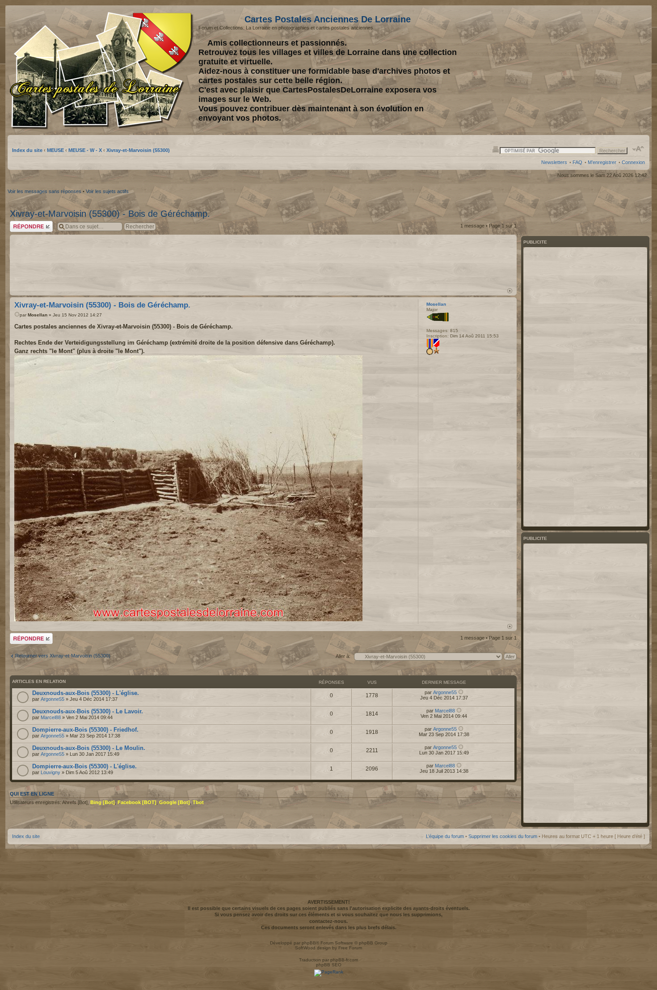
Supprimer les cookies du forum (502, 836)
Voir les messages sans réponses (44, 191)
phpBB (309, 942)
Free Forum (350, 947)
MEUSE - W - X (85, 150)
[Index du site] (103, 71)
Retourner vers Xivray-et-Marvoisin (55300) (62, 655)
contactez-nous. (328, 921)
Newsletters (554, 162)
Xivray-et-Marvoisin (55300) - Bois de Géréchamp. (110, 214)
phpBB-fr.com (344, 959)
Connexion (633, 162)
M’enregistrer (602, 162)
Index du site (27, 150)
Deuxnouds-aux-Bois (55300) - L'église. (85, 693)
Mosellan (37, 314)
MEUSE (55, 150)
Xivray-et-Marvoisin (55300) (138, 150)
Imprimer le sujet (496, 149)
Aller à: (343, 656)
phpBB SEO (328, 964)
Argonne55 (52, 699)
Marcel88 (51, 717)
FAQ (577, 162)
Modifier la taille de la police (638, 149)
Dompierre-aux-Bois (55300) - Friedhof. (85, 729)
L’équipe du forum (445, 836)
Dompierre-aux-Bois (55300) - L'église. (84, 766)
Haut (509, 290)
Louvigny (50, 772)
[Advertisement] (574, 70)
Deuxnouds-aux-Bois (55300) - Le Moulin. (88, 748)
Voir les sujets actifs (107, 191)
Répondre (20, 223)
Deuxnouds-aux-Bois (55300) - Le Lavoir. (87, 711)
